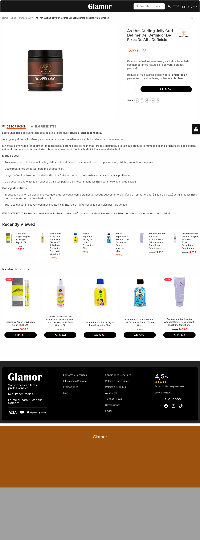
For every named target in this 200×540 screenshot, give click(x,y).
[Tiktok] (180, 406)
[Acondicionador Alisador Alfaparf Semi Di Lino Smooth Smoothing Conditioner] (141, 238)
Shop (13, 17)
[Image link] (25, 376)
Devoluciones (112, 405)
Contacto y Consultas (75, 375)
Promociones (70, 387)
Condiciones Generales (118, 375)
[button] (20, 335)
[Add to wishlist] (144, 50)
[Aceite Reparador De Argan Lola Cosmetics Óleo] (75, 238)
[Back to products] (192, 18)
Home (5, 17)
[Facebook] (166, 406)
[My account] (169, 6)
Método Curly (26, 17)
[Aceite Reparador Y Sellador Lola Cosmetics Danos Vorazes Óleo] (108, 238)
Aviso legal (111, 393)
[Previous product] (189, 18)
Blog (65, 393)
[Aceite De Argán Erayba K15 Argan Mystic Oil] (9, 238)
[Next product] (196, 18)
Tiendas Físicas (113, 399)
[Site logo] (100, 6)
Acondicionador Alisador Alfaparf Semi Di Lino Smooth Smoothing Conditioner (179, 322)
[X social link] (142, 100)
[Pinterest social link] (147, 100)
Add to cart (166, 89)
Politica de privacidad (117, 381)
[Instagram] (173, 406)
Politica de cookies (115, 387)
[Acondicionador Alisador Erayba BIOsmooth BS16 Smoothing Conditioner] (175, 238)
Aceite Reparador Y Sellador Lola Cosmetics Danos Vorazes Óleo (122, 242)
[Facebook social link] (136, 100)
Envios (109, 411)
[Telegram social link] (158, 100)
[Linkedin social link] (152, 100)
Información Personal (75, 381)
